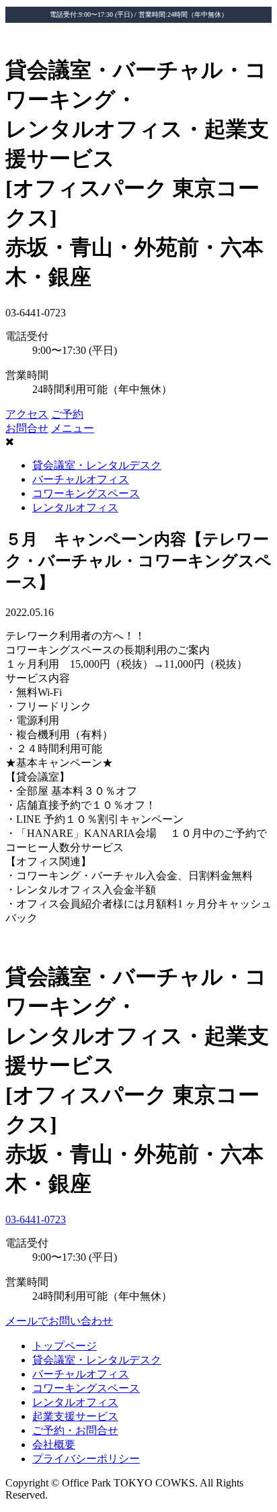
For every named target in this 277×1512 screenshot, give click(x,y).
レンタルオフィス (75, 507)
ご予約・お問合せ (75, 1430)
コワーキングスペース (86, 493)
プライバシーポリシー (86, 1458)
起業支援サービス (75, 1416)
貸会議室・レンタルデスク (96, 465)
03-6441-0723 (35, 1219)
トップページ (64, 1345)
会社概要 (53, 1444)
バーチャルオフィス (80, 479)
